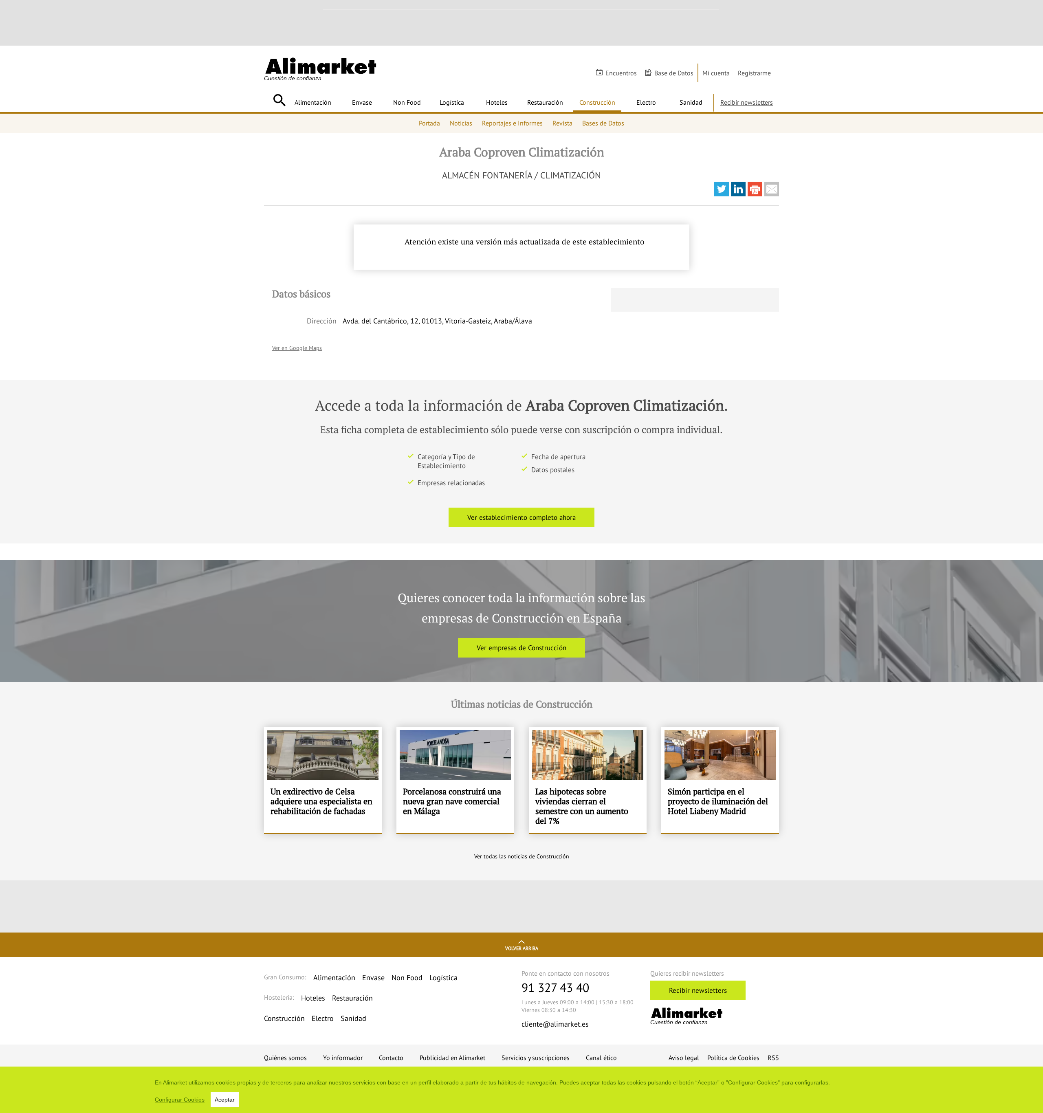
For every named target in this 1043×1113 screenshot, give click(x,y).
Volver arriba (521, 948)
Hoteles (497, 102)
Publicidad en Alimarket (452, 1058)
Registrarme (754, 73)
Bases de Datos (603, 123)
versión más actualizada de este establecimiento (560, 241)
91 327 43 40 (555, 987)
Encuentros (621, 73)
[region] (521, 1090)
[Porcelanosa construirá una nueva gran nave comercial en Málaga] (455, 780)
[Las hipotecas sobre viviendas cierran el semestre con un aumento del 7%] (588, 780)
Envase (362, 102)
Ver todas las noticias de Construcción (521, 856)
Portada (429, 123)
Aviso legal (684, 1058)
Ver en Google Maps (297, 348)
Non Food (407, 102)
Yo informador (343, 1058)
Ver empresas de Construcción (521, 647)
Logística (452, 102)
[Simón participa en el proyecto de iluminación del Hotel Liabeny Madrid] (720, 780)
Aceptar (225, 1099)
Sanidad (691, 102)
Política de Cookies (733, 1058)
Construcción (597, 102)
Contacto (391, 1058)
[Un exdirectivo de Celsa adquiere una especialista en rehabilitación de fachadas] (323, 780)
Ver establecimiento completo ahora (521, 517)
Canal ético (601, 1058)
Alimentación (313, 102)
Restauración (545, 102)
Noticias (461, 123)
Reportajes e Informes (512, 123)
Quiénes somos (285, 1058)
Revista (562, 123)
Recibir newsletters (746, 102)
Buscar (279, 100)
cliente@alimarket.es (555, 1024)
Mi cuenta (716, 73)
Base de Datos (673, 73)
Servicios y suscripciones (536, 1058)
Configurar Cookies (180, 1099)
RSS (773, 1058)
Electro (646, 102)
